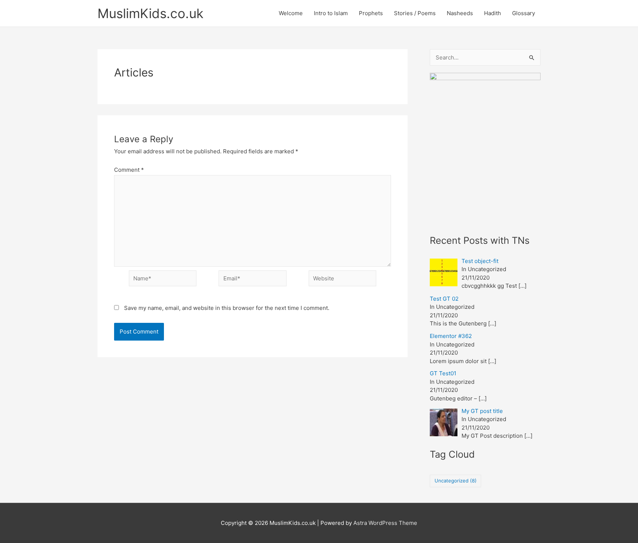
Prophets (371, 13)
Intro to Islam (331, 13)
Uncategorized (456, 481)
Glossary (523, 13)
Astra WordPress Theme (385, 522)
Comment (129, 169)
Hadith (492, 13)
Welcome (291, 13)
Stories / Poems (415, 13)
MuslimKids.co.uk (150, 13)
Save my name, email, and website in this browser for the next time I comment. (226, 307)
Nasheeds (460, 13)
